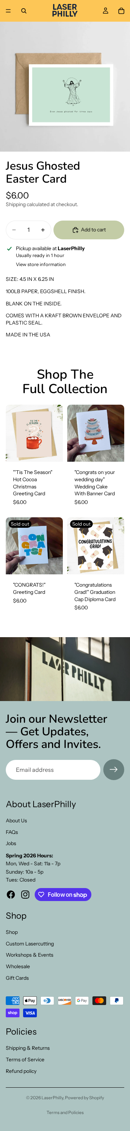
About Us (16, 820)
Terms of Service (25, 1059)
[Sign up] (113, 769)
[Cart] (121, 11)
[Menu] (8, 11)
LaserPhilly (52, 1097)
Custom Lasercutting (30, 943)
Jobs (11, 843)
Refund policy (21, 1071)
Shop (12, 932)
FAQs (12, 832)
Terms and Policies (65, 1112)
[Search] (24, 11)
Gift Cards (17, 978)
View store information (41, 264)
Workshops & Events (29, 955)
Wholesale (18, 966)
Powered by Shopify (84, 1097)
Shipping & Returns (28, 1048)
